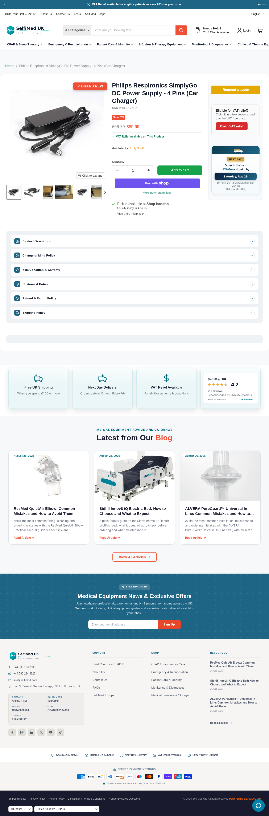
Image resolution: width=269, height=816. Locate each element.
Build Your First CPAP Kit (20, 14)
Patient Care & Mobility (113, 44)
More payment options (157, 192)
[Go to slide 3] (263, 4)
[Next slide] (105, 192)
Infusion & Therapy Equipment (161, 44)
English (255, 14)
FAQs (77, 14)
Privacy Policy (37, 798)
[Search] (181, 30)
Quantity (118, 161)
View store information (130, 213)
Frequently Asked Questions (124, 798)
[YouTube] (51, 732)
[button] (14, 192)
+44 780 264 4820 (24, 673)
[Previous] (5, 4)
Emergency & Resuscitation (68, 44)
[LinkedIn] (31, 732)
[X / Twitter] (41, 732)
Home (9, 66)
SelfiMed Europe (95, 14)
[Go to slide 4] (265, 4)
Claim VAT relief (231, 126)
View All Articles (132, 557)
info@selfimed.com (25, 680)
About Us (46, 14)
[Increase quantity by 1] (148, 170)
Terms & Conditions (94, 798)
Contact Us (63, 14)
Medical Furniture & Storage (170, 695)
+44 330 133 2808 (24, 667)
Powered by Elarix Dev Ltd (245, 798)
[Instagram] (22, 732)
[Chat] (258, 805)
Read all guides (219, 722)
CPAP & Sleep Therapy (23, 44)
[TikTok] (60, 732)
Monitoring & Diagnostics (210, 44)
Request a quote (236, 90)
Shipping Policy (17, 798)
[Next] (258, 4)
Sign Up (169, 624)
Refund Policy (57, 798)
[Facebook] (12, 732)
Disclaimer (74, 798)
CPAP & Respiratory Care (168, 664)
